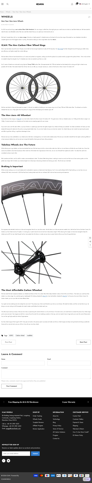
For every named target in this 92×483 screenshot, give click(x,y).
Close (90, 8)
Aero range (60, 49)
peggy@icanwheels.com (13, 428)
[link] (23, 402)
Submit (35, 454)
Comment (4, 368)
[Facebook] (3, 460)
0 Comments (11, 24)
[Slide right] (88, 402)
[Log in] (72, 4)
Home (2, 12)
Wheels (8, 12)
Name (3, 359)
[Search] (7, 4)
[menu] (2, 4)
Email (49, 359)
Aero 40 (19, 119)
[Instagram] (8, 460)
